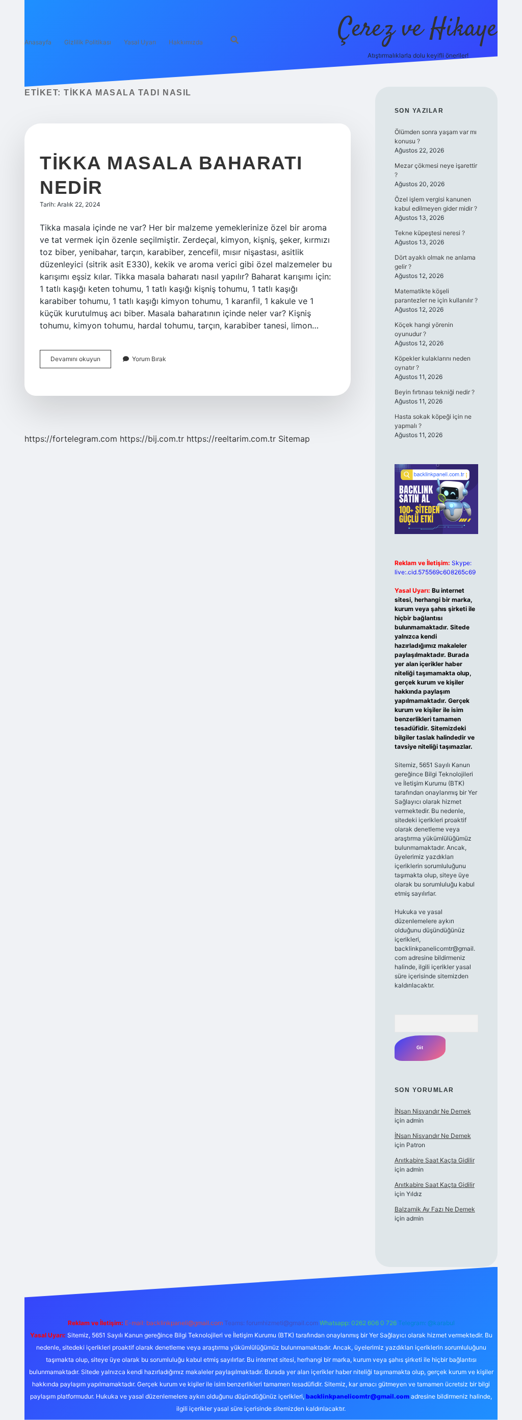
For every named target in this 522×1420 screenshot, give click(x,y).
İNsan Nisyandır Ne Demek (433, 1111)
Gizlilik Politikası (87, 42)
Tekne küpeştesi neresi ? (430, 233)
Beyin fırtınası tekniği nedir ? (435, 392)
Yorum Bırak (149, 359)
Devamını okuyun (80, 361)
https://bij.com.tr (152, 439)
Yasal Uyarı (140, 42)
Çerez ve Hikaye (418, 29)
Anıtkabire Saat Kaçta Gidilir (435, 1160)
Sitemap (294, 439)
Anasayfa (37, 42)
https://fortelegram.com (70, 439)
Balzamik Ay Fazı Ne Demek (435, 1209)
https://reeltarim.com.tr (231, 439)
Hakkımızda (186, 42)
